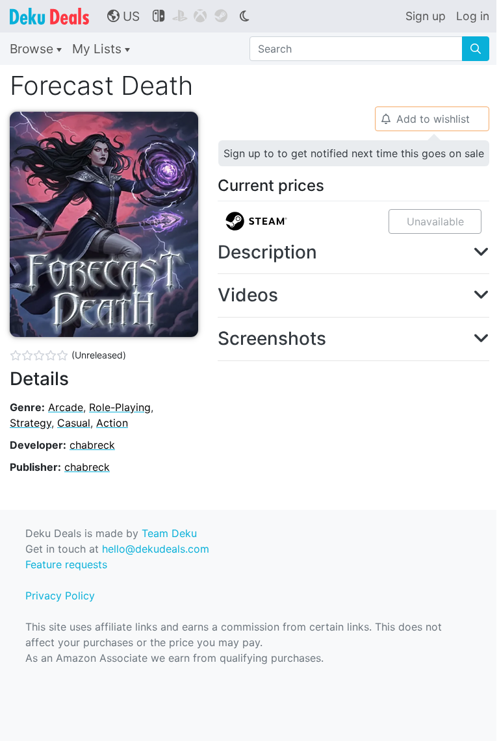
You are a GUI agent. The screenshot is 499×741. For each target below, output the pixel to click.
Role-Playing (120, 407)
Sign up (425, 16)
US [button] (123, 16)
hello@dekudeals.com (155, 548)
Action (112, 422)
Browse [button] (33, 49)
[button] (353, 252)
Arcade (65, 407)
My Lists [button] (98, 49)
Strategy (30, 422)
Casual (73, 422)
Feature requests (66, 564)
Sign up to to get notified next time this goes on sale (354, 153)
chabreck (92, 444)
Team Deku (169, 533)
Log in (472, 16)
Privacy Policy (60, 595)
